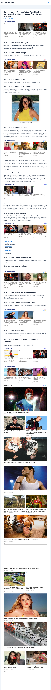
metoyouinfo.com (7, 2)
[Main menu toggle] (48, 2)
